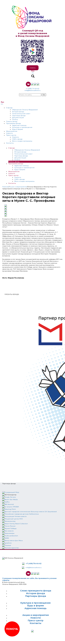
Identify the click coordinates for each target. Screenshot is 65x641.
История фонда (18, 112)
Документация (18, 117)
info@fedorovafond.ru (32, 90)
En (33, 73)
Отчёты (15, 119)
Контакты (10, 143)
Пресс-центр (11, 135)
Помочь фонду (11, 121)
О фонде (9, 108)
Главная (5, 187)
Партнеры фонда (19, 116)
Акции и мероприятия (18, 187)
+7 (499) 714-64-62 (32, 89)
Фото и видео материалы (22, 141)
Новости (9, 133)
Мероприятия (11, 131)
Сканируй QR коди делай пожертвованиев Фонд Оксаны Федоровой (32, 33)
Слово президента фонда (35, 590)
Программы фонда (13, 123)
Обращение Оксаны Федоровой (25, 110)
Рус (32, 71)
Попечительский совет (21, 114)
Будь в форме (17, 129)
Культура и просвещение (22, 127)
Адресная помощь (19, 125)
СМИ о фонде (17, 139)
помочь (33, 68)
